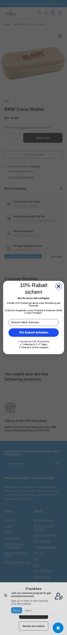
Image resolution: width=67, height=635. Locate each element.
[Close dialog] (58, 286)
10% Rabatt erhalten (33, 332)
